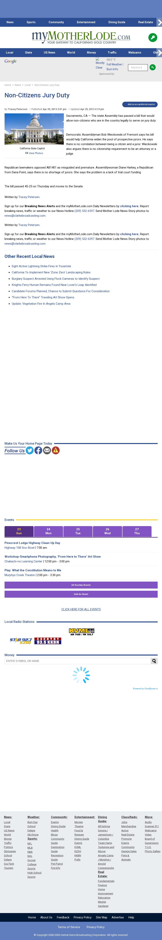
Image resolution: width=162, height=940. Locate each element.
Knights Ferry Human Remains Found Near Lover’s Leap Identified (54, 285)
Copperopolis (106, 867)
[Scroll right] (159, 22)
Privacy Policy (82, 917)
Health (54, 830)
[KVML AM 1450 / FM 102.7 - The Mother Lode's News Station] (82, 630)
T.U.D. (148, 847)
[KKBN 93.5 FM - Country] (48, 640)
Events (55, 822)
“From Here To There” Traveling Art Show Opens (43, 297)
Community (56, 22)
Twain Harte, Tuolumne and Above (106, 847)
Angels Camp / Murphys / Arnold (106, 859)
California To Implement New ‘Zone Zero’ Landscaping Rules (51, 272)
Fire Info (55, 867)
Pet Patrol (57, 863)
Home (32, 917)
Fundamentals (106, 881)
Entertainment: (84, 817)
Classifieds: (129, 817)
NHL (29, 856)
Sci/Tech (9, 863)
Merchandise (128, 826)
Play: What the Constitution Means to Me (33, 570)
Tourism (8, 867)
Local (9, 52)
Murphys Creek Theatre (20, 575)
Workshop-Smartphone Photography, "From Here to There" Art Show (53, 556)
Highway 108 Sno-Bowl (19, 547)
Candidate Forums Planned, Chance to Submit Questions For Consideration (61, 291)
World (71, 52)
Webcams (134, 52)
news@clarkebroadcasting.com (25, 215)
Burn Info (112, 69)
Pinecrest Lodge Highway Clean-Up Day (32, 543)
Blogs (54, 834)
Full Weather (114, 64)
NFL (29, 843)
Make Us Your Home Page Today (28, 443)
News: (8, 817)
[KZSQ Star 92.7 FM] (19, 640)
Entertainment (86, 22)
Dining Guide (116, 22)
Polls (77, 859)
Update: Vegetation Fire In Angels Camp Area (41, 303)
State (28, 52)
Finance (102, 885)
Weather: (33, 817)
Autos (124, 830)
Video (148, 834)
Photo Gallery (152, 851)
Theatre (78, 826)
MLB (30, 847)
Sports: (32, 838)
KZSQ (77, 851)
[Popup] (152, 37)
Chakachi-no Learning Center (23, 561)
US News (49, 52)
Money (91, 52)
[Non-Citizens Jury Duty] (34, 143)
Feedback (63, 917)
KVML (77, 847)
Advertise (118, 917)
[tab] (19, 531)
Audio (148, 822)
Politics (8, 847)
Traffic (112, 52)
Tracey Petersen (29, 197)
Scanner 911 (152, 826)
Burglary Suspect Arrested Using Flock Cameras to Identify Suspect (56, 278)
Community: (59, 817)
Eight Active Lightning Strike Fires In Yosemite (41, 266)
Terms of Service (69, 927)
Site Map (101, 917)
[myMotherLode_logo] (81, 37)
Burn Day (32, 822)
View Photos (35, 153)
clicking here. (129, 206)
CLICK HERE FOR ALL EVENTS (81, 609)
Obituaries (10, 851)
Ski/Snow (33, 834)
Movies (78, 822)
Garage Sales (129, 851)
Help (131, 917)
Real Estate (145, 22)
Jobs (124, 822)
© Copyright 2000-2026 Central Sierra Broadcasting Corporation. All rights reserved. (81, 934)
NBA (30, 851)
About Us (46, 917)
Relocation (104, 897)
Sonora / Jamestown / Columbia (105, 834)
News (10, 22)
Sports (31, 22)
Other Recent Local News (30, 256)
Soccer (31, 860)
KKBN (77, 855)
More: (149, 817)
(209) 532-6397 (84, 211)
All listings (104, 826)
